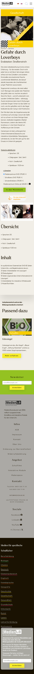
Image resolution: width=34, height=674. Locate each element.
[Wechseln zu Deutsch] (18, 3)
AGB (17, 430)
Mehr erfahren (11, 356)
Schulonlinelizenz (14, 181)
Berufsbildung (7, 556)
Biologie (5, 561)
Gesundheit (6, 600)
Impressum (17, 435)
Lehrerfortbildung (9, 622)
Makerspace (17, 475)
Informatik (6, 609)
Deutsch (5, 569)
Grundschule (7, 604)
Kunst (3, 613)
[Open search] (26, 3)
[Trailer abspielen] (17, 211)
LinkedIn (16, 520)
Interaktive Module (17, 470)
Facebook (15, 515)
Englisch (5, 578)
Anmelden (17, 387)
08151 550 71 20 (21, 486)
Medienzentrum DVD (15, 174)
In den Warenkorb (14, 190)
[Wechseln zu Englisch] (21, 3)
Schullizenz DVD (13, 177)
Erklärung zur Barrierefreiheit (17, 449)
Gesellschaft (7, 596)
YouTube (15, 525)
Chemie (4, 565)
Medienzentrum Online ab (15, 184)
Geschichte (6, 591)
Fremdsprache (7, 582)
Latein (4, 618)
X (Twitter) (16, 530)
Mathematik (6, 626)
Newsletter (17, 377)
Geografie (5, 587)
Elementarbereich (9, 574)
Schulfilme (17, 465)
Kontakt (17, 439)
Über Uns (17, 444)
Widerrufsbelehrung (17, 454)
